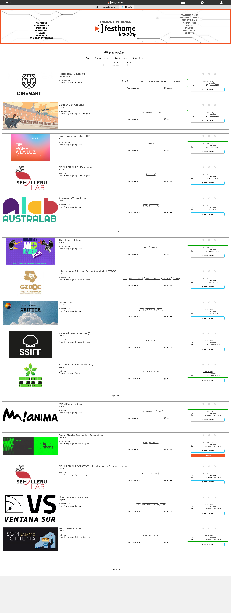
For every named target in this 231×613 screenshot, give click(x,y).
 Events (128, 7)
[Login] (221, 2)
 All (88, 58)
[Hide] (214, 74)
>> (132, 62)
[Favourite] (203, 74)
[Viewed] (209, 74)
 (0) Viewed (121, 58)
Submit (208, 455)
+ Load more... (115, 569)
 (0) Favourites (102, 58)
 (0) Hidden (138, 58)
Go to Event (209, 89)
